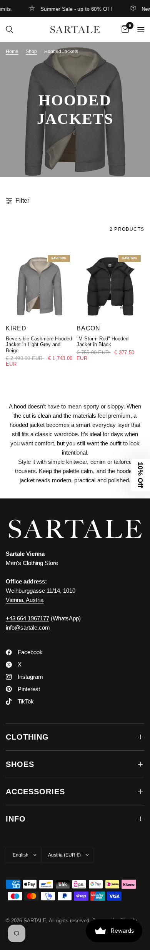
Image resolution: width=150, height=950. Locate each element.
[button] (140, 475)
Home (12, 51)
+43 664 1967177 (27, 618)
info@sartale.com (28, 627)
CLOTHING (27, 737)
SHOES (20, 764)
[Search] (9, 29)
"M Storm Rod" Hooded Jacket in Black (102, 341)
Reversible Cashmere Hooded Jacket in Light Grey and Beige (39, 344)
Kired (16, 328)
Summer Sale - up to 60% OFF (72, 9)
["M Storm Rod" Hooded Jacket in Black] (110, 285)
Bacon (88, 328)
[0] (124, 29)
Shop (31, 51)
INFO (16, 819)
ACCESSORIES (35, 791)
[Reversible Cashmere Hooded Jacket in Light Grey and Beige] (39, 285)
